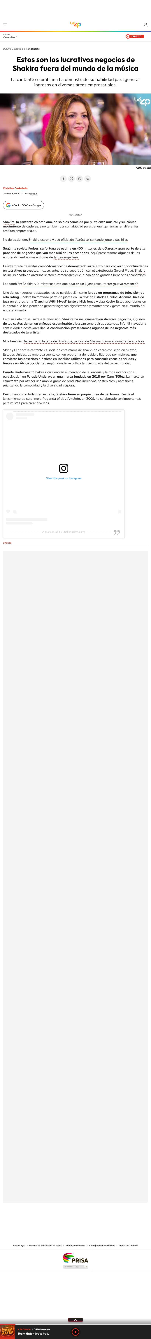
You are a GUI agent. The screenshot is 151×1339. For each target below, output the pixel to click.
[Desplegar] (75, 1319)
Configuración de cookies (102, 1245)
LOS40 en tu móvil (128, 1245)
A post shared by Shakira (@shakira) (63, 531)
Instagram (68, 1221)
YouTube (75, 1221)
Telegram (87, 178)
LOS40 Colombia (75, 25)
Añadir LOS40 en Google (26, 205)
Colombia (9, 37)
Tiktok (61, 1221)
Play (75, 1332)
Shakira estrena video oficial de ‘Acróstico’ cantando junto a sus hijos (78, 239)
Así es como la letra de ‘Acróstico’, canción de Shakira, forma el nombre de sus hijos (84, 341)
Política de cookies (75, 1245)
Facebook (63, 178)
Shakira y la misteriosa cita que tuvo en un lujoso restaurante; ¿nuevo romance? (80, 284)
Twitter (71, 178)
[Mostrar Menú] (5, 24)
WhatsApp (79, 178)
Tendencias (33, 48)
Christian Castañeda (15, 188)
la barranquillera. (66, 257)
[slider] (75, 1324)
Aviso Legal (19, 1245)
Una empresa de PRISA (75, 1258)
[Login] (146, 25)
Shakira (9, 222)
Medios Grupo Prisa (75, 1266)
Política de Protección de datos (45, 1245)
